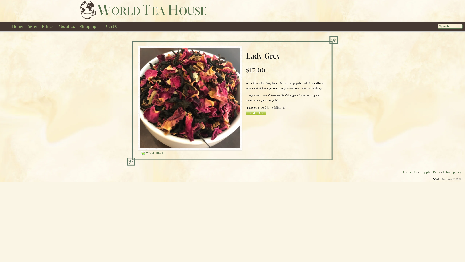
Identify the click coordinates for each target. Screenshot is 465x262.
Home (17, 26)
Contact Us (410, 172)
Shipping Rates (430, 172)
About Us (66, 26)
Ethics (47, 26)
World (150, 153)
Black (160, 153)
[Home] (88, 9)
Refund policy (452, 172)
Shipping (88, 26)
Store (32, 26)
